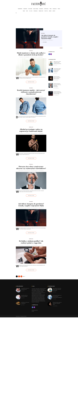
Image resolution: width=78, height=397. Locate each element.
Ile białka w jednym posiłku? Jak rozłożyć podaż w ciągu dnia (31, 242)
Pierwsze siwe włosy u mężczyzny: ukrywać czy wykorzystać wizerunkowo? (31, 167)
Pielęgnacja (55, 8)
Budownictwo (20, 8)
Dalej (24, 276)
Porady (59, 8)
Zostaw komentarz (40, 133)
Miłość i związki (35, 8)
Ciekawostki (25, 8)
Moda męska (41, 8)
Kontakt (33, 311)
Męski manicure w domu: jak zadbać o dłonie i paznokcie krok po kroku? (31, 54)
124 (21, 276)
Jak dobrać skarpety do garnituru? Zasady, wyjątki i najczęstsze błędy (49, 37)
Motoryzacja (46, 8)
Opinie (51, 8)
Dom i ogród (30, 8)
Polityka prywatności (35, 310)
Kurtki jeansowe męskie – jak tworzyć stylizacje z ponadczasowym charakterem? (31, 92)
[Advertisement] (39, 21)
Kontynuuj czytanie (31, 158)
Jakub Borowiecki (35, 133)
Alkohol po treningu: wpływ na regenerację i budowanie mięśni (31, 130)
